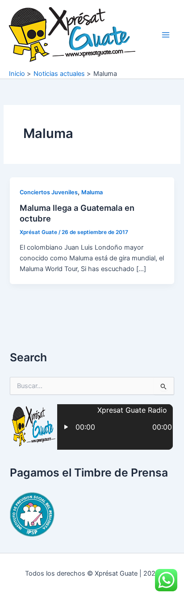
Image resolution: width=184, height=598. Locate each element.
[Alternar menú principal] (165, 34)
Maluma (92, 192)
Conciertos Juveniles (49, 192)
